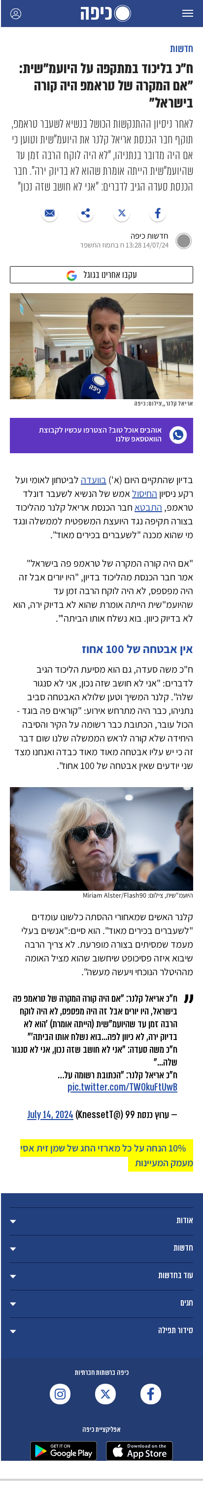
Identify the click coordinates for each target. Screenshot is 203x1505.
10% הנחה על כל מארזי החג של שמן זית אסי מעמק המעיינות (106, 1155)
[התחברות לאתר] (16, 13)
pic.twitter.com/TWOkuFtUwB (122, 1087)
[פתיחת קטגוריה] (101, 1221)
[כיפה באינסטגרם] (60, 1394)
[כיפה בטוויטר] (105, 1394)
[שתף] (157, 213)
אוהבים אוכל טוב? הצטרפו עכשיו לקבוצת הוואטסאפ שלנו (100, 434)
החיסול (144, 493)
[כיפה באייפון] (139, 1451)
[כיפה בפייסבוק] (150, 1394)
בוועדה (93, 479)
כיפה (101, 13)
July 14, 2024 (50, 1115)
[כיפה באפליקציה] (63, 1451)
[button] (187, 13)
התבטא (148, 507)
